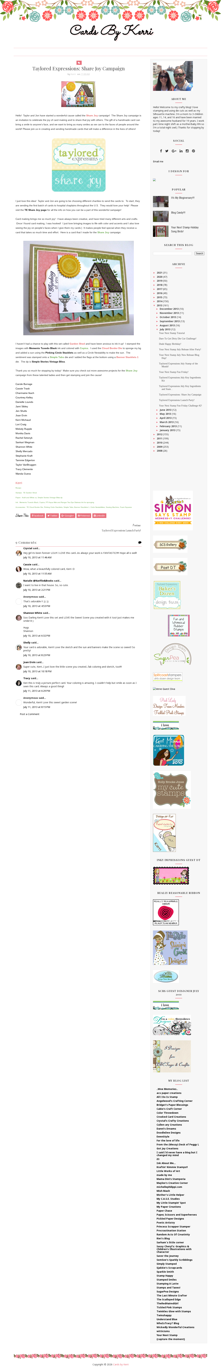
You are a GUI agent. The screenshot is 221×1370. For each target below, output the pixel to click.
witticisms (163, 1331)
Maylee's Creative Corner (172, 1183)
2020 (160, 276)
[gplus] (174, 151)
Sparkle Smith (165, 1271)
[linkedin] (181, 151)
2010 (160, 442)
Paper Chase (164, 1210)
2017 (160, 289)
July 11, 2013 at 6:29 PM (36, 690)
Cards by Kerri (110, 31)
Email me (158, 161)
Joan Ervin (29, 662)
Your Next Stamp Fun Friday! (174, 372)
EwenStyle (163, 1136)
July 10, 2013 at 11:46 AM (37, 557)
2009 (160, 446)
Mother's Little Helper (170, 1194)
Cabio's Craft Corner (169, 1108)
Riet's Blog (163, 1238)
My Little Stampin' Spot (171, 1202)
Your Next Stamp (167, 1335)
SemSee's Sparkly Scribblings (175, 1259)
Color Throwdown (167, 1112)
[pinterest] (193, 151)
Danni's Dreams (166, 1128)
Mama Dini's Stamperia (171, 1179)
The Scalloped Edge (169, 1299)
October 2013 (168, 317)
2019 (160, 280)
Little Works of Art (168, 1171)
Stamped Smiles (167, 1279)
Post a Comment (29, 714)
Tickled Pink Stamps (169, 1307)
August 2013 (168, 325)
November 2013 (170, 313)
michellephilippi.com (169, 1186)
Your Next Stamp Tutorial (172, 333)
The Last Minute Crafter (172, 1295)
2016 (160, 293)
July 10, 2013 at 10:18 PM (37, 671)
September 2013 (170, 321)
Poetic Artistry (166, 1222)
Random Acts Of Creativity (173, 1234)
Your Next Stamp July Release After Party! (180, 349)
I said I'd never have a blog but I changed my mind (177, 1154)
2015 (160, 297)
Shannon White (32, 613)
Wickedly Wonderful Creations (175, 1327)
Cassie (27, 564)
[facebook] (161, 151)
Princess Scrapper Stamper (173, 1226)
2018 (160, 284)
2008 (160, 450)
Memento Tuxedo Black (43, 348)
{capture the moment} (171, 1339)
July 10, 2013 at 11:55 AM (37, 573)
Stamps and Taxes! (168, 1287)
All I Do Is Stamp (167, 1097)
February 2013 (168, 426)
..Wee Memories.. (167, 1089)
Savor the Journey (168, 1255)
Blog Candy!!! (178, 212)
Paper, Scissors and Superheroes (177, 1214)
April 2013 (166, 418)
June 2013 (166, 409)
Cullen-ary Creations (169, 1124)
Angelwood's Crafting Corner (175, 1100)
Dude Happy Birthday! (170, 344)
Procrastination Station (171, 1230)
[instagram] (187, 151)
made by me (164, 1175)
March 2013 (167, 422)
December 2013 (169, 308)
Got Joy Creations (167, 1148)
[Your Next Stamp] (154, 179)
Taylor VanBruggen (26, 464)
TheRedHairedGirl (167, 1303)
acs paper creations (169, 1093)
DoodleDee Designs (169, 1132)
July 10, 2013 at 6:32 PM (36, 635)
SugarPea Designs (168, 1291)
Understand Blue (167, 1319)
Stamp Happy (165, 1275)
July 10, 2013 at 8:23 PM (36, 655)
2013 (160, 305)
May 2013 (166, 413)
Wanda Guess (23, 473)
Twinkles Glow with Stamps (174, 1311)
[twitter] (167, 151)
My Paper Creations (169, 1206)
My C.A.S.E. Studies (168, 1198)
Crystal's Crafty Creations (173, 1120)
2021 (160, 272)
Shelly (27, 642)
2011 (160, 438)
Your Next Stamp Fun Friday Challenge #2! (180, 405)
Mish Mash (163, 1190)
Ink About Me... (166, 1163)
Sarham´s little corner (170, 1242)
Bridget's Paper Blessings (172, 1104)
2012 (160, 434)
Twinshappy (164, 1315)
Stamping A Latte (168, 1283)
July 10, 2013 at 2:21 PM (36, 589)
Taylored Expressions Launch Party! (177, 400)
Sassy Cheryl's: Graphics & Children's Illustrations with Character (174, 1249)
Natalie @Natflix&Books (38, 580)
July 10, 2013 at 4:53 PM (36, 606)
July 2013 (165, 329)
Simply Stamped (167, 1263)
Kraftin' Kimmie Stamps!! (172, 1167)
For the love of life (168, 1140)
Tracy (26, 678)
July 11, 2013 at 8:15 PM (36, 707)
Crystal (27, 548)
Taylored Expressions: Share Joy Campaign (180, 394)
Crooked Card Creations (171, 1116)
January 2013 (168, 430)
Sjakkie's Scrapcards (169, 1267)
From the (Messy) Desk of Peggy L (178, 1144)
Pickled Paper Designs (170, 1218)
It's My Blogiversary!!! (182, 197)
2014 (160, 301)
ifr (158, 1159)
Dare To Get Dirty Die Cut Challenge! (177, 338)
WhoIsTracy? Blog (168, 1323)
